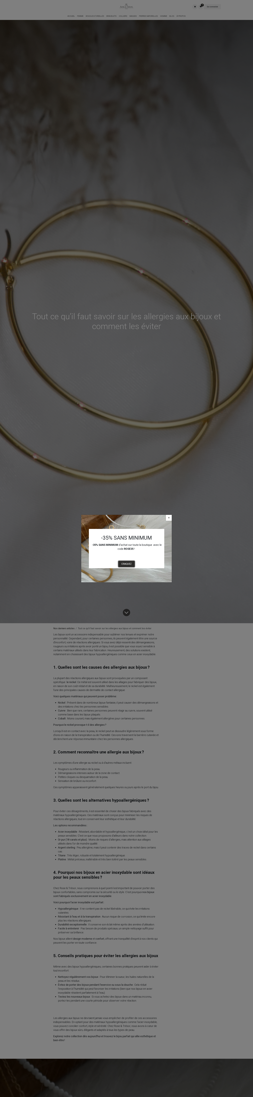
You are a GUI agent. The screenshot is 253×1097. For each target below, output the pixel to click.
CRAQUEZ (126, 564)
